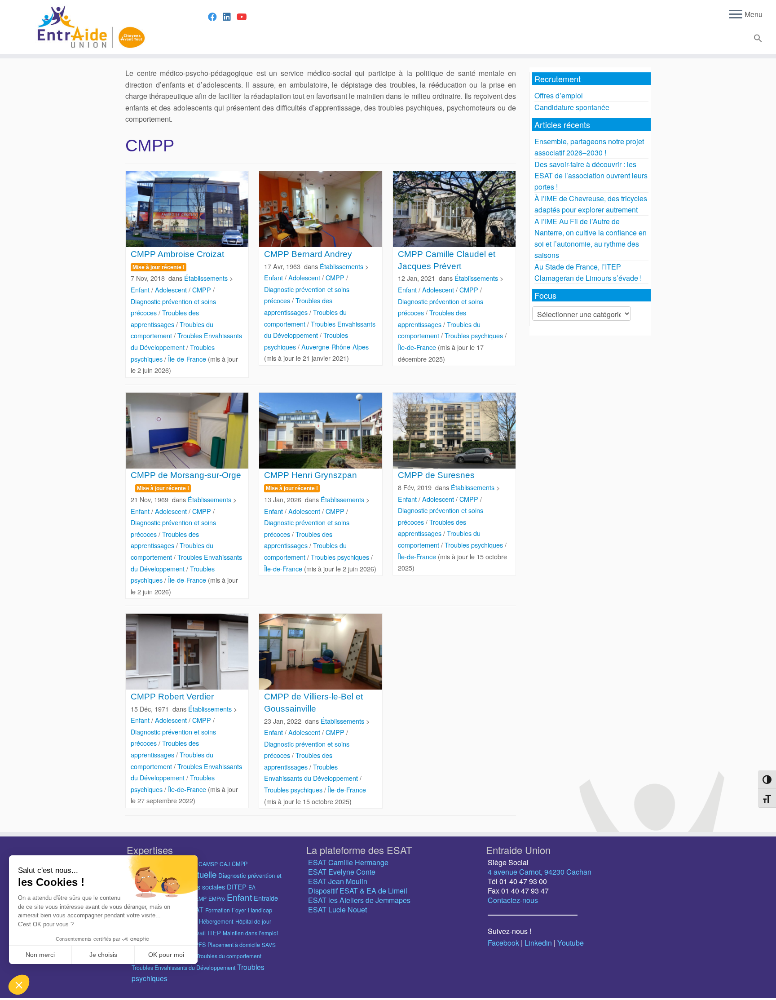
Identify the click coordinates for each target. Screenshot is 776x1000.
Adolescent (172, 289)
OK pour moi (166, 954)
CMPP (202, 289)
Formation (217, 910)
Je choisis (103, 954)
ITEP (214, 933)
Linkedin (538, 943)
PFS (200, 945)
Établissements (206, 278)
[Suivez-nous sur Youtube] (245, 16)
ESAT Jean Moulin (337, 881)
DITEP (237, 886)
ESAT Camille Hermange (348, 862)
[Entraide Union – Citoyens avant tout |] (89, 26)
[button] (757, 39)
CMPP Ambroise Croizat (177, 254)
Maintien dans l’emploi (250, 933)
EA (252, 887)
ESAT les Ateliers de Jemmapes (359, 900)
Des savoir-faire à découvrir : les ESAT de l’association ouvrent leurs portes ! (591, 175)
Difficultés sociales (199, 886)
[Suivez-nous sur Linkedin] (230, 16)
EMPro (216, 898)
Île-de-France (188, 358)
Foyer (239, 910)
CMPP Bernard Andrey (308, 254)
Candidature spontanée (571, 107)
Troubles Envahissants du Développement (183, 968)
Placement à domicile (233, 945)
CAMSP (208, 863)
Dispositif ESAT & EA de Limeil (357, 890)
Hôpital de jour (253, 921)
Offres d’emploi (558, 95)
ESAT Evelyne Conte (341, 872)
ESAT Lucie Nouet (337, 909)
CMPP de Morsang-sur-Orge (186, 475)
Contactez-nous (513, 900)
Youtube (570, 943)
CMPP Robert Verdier (172, 696)
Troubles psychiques (475, 335)
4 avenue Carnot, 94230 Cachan (539, 872)
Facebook (503, 943)
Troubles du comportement (228, 956)
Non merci (40, 954)
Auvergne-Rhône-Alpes (335, 346)
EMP (201, 898)
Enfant (141, 289)
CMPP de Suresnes (436, 475)
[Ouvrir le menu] (735, 15)
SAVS (269, 944)
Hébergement (216, 921)
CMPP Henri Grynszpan (310, 475)
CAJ (225, 863)
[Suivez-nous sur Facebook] (215, 16)
